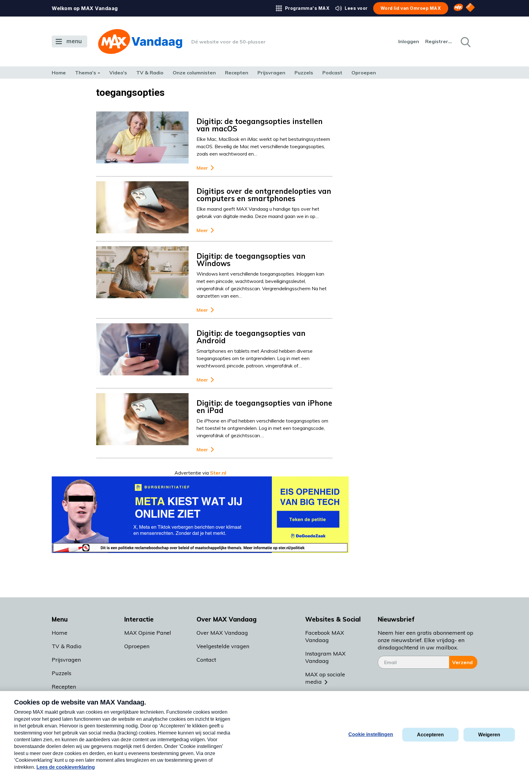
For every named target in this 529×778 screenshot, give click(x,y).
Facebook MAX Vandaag (324, 636)
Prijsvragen (271, 73)
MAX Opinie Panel (147, 632)
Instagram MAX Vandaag (325, 657)
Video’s (118, 73)
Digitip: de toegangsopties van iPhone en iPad (264, 406)
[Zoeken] (465, 42)
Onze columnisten (194, 73)
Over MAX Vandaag (222, 632)
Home (59, 73)
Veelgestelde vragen (223, 646)
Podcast (332, 73)
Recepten (236, 73)
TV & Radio (149, 73)
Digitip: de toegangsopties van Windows (251, 259)
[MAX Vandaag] (140, 41)
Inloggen (408, 41)
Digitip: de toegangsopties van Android (251, 337)
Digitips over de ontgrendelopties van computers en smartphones (264, 194)
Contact (206, 659)
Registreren (439, 41)
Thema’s (85, 73)
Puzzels (304, 73)
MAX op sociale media (325, 678)
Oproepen (363, 73)
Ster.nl (218, 473)
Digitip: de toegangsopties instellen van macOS (260, 125)
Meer (202, 168)
